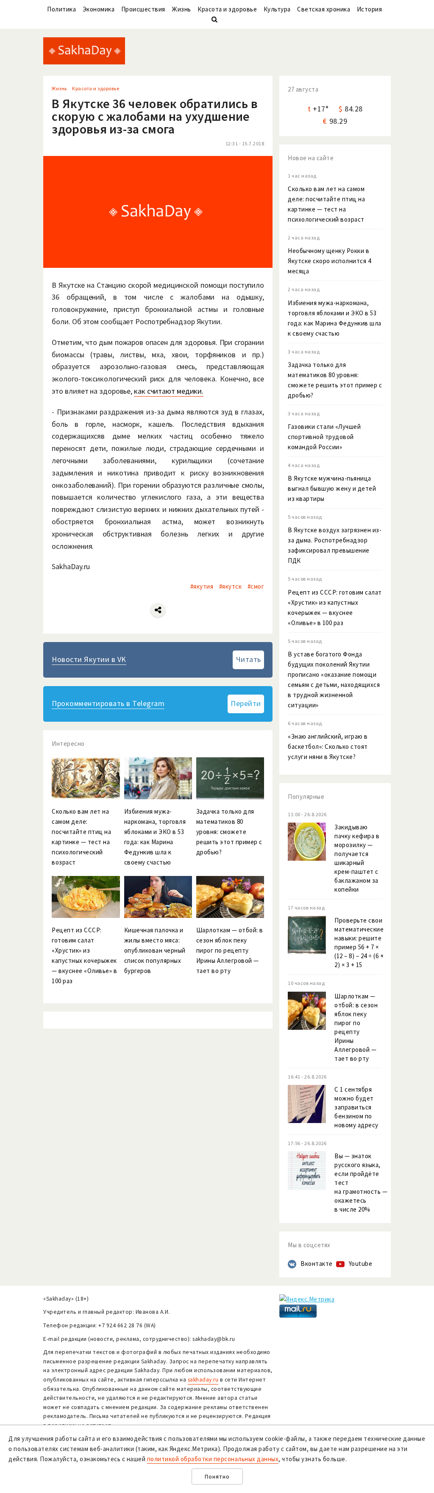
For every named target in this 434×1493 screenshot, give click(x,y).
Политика (61, 9)
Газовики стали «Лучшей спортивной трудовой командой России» (324, 437)
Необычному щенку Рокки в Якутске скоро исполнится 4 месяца (329, 261)
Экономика (99, 9)
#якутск (230, 586)
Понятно (217, 1476)
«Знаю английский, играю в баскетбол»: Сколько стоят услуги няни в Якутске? (328, 746)
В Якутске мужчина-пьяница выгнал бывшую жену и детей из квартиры (332, 488)
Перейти (246, 703)
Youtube (361, 1263)
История (369, 9)
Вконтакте (316, 1263)
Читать (248, 659)
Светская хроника (323, 9)
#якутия (202, 586)
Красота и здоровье (227, 9)
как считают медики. (168, 391)
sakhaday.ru (203, 1379)
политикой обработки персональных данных (213, 1459)
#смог (256, 586)
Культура (277, 9)
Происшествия (143, 9)
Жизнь (181, 9)
